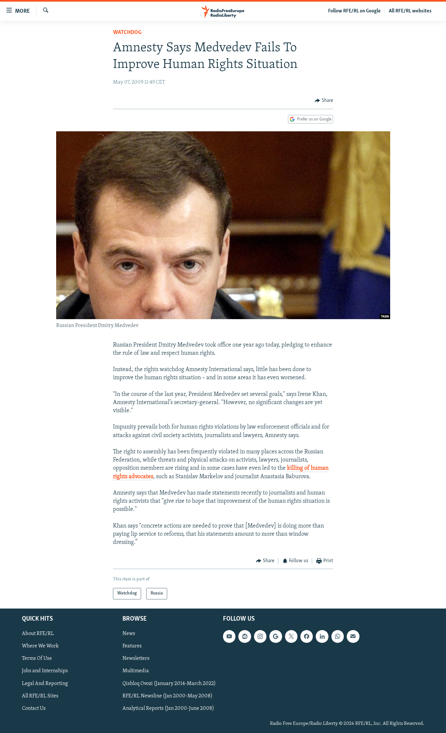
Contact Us (34, 708)
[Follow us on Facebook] (306, 636)
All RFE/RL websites (410, 11)
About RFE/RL (38, 633)
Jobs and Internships (45, 671)
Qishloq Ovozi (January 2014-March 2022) (169, 683)
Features (132, 646)
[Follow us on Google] (275, 636)
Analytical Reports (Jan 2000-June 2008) (168, 708)
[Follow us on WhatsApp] (337, 636)
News (128, 633)
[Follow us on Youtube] (229, 636)
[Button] (324, 100)
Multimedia (135, 671)
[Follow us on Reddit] (244, 636)
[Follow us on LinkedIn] (322, 636)
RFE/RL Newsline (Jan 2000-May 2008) (167, 695)
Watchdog (127, 33)
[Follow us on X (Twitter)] (291, 636)
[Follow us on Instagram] (260, 636)
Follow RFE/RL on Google (354, 11)
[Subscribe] (353, 636)
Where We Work (40, 646)
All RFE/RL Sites (40, 695)
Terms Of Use (37, 658)
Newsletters (136, 658)
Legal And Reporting (45, 683)
